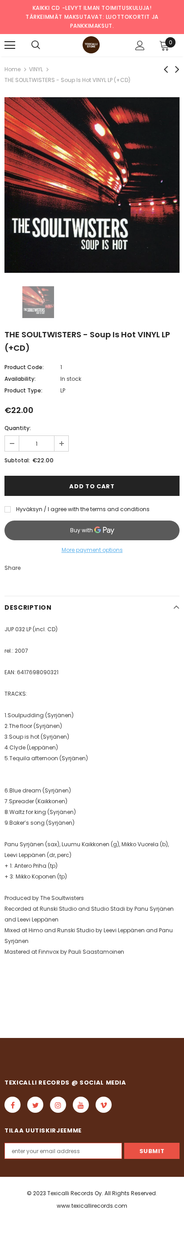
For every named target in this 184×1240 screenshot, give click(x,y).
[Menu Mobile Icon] (9, 45)
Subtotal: (17, 460)
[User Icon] (140, 45)
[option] (92, 185)
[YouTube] (81, 1105)
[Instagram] (58, 1105)
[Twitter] (35, 1105)
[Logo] (91, 45)
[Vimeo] (104, 1105)
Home (12, 69)
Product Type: (23, 390)
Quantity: (17, 428)
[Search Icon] (35, 45)
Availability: (20, 379)
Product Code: (24, 367)
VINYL (36, 69)
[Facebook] (12, 1105)
